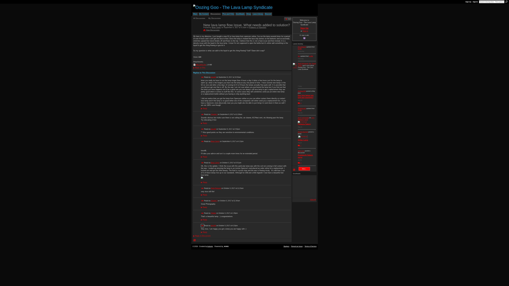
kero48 (213, 77)
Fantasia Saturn (304, 124)
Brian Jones (216, 27)
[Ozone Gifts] (311, 179)
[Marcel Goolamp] (311, 194)
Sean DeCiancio (303, 63)
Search (506, 2)
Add (289, 19)
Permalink (202, 77)
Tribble (213, 213)
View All (313, 200)
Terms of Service (311, 246)
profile (300, 49)
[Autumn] (296, 194)
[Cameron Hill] (303, 179)
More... (304, 169)
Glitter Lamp (303, 140)
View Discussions (213, 30)
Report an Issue (297, 246)
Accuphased (302, 47)
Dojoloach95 (302, 91)
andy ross (301, 151)
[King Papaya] (296, 179)
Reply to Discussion (201, 236)
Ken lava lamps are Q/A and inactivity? (305, 96)
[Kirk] (303, 186)
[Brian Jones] (197, 30)
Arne (299, 118)
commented (305, 118)
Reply (204, 109)
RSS (195, 240)
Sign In (475, 2)
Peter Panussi (216, 188)
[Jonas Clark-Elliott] (296, 186)
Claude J (214, 114)
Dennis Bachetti (303, 132)
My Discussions (214, 18)
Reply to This (199, 68)
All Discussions (199, 18)
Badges (286, 246)
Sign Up (468, 2)
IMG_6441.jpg (201, 65)
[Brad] (311, 186)
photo (306, 119)
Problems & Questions (257, 27)
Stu (299, 56)
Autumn (210, 246)
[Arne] (303, 194)
